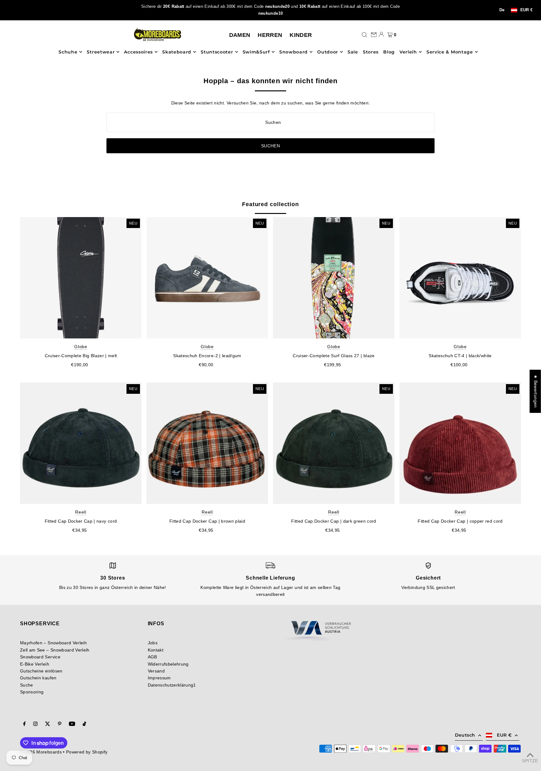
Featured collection (270, 204)
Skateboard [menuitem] (176, 52)
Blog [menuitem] (389, 52)
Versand (156, 670)
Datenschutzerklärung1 (172, 684)
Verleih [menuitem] (408, 52)
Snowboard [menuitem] (293, 52)
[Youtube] (72, 724)
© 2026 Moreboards (41, 751)
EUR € (526, 10)
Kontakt (155, 649)
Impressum (159, 677)
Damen (239, 35)
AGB (152, 656)
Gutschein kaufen (38, 677)
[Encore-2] (207, 277)
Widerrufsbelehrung (168, 664)
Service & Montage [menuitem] (449, 52)
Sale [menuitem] (353, 52)
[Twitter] (47, 724)
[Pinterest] (59, 724)
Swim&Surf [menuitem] (256, 52)
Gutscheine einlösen (41, 670)
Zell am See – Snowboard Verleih (55, 649)
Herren (270, 35)
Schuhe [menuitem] (68, 52)
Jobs (152, 642)
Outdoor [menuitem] (327, 52)
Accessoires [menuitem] (138, 52)
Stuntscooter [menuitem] (217, 52)
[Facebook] (24, 724)
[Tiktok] (84, 724)
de (502, 10)
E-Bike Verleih (34, 664)
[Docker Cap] (81, 443)
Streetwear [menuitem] (101, 52)
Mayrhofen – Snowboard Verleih (53, 642)
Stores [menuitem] (371, 52)
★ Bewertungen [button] (535, 391)
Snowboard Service (40, 656)
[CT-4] (460, 277)
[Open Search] (364, 34)
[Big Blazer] (81, 277)
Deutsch (465, 735)
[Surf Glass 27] (333, 277)
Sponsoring (32, 691)
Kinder (301, 35)
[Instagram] (35, 724)
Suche (26, 684)
